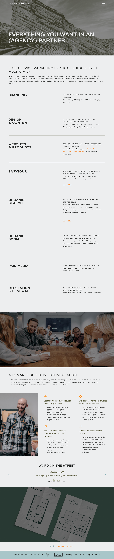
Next (105, 474)
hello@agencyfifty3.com (65, 546)
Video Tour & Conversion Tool (73, 151)
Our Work (13, 528)
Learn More (68, 185)
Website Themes (92, 149)
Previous (9, 474)
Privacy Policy (21, 555)
